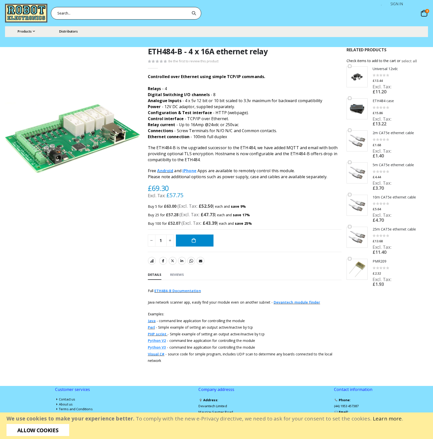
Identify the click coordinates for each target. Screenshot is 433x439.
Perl (151, 327)
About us (66, 404)
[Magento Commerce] (26, 13)
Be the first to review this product (193, 61)
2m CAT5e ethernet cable (393, 132)
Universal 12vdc (385, 68)
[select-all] (409, 61)
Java (152, 320)
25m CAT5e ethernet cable (394, 229)
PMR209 (379, 261)
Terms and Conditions (75, 409)
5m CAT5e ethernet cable (393, 164)
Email (200, 261)
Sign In (396, 4)
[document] (217, 425)
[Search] (194, 13)
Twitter (173, 261)
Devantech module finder (297, 302)
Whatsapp (191, 261)
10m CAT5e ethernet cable (394, 197)
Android (165, 170)
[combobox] (126, 13)
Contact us (67, 399)
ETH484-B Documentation (177, 290)
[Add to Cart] (194, 241)
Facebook (163, 261)
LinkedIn (182, 261)
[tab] (154, 275)
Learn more (387, 418)
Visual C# (156, 354)
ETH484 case (383, 100)
